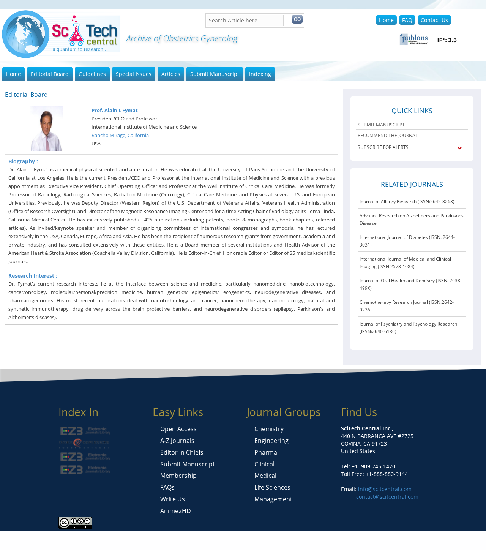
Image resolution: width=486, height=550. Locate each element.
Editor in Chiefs (182, 452)
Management (273, 499)
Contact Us (434, 20)
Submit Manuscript (214, 73)
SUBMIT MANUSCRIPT (381, 125)
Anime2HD (175, 511)
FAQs (167, 487)
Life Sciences (272, 487)
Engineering (271, 440)
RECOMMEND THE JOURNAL (388, 135)
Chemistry (269, 429)
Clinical (264, 464)
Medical (265, 475)
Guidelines (92, 73)
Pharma (265, 452)
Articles (170, 73)
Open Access (178, 429)
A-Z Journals (177, 440)
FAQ (407, 20)
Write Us (172, 499)
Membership (178, 475)
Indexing (260, 73)
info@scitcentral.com (384, 489)
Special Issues (133, 73)
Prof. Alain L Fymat (115, 110)
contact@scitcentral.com (387, 496)
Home (386, 20)
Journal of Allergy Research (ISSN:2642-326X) (407, 201)
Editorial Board (50, 73)
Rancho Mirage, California (120, 135)
